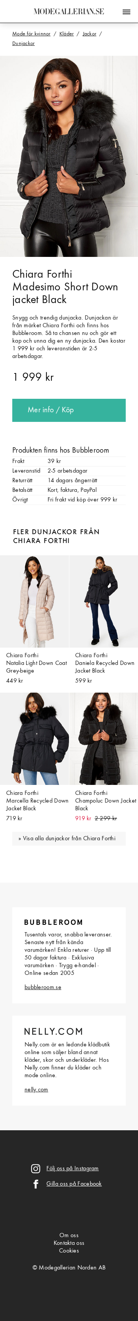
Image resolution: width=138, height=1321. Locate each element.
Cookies (69, 1251)
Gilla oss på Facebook (74, 1184)
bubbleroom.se (43, 988)
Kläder (66, 34)
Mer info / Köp (51, 410)
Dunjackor (23, 43)
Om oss (69, 1236)
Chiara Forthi (42, 274)
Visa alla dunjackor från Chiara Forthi (69, 839)
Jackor (90, 34)
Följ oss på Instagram (72, 1169)
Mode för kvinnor (31, 34)
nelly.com (36, 1090)
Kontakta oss (69, 1243)
